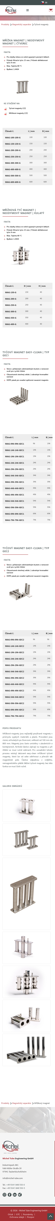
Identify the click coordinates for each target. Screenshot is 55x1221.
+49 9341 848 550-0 (15, 1184)
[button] (27, 10)
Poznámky (28, 1214)
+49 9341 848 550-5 (15, 1188)
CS (46, 2)
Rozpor (30, 1217)
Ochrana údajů (17, 1217)
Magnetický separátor (21, 24)
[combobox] (44, 2)
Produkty (5, 24)
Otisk (10, 1214)
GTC (18, 1214)
